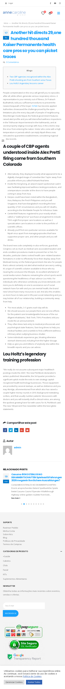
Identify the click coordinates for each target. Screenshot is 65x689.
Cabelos (7, 561)
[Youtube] (55, 3)
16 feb (34, 106)
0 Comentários (12, 62)
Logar (10, 3)
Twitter (11, 430)
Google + (22, 430)
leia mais (15, 498)
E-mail (27, 430)
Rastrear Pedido (10, 527)
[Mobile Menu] (58, 13)
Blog (5, 537)
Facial (5, 570)
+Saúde (6, 556)
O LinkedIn (16, 430)
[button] (21, 504)
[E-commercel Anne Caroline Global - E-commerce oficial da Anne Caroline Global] (14, 13)
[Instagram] (60, 3)
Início (6, 23)
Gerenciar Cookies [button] (14, 682)
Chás (5, 565)
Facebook (5, 430)
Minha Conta (9, 531)
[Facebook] (50, 3)
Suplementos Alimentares (15, 579)
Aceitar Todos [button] (34, 682)
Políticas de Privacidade (14, 541)
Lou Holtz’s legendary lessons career (27, 83)
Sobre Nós (8, 534)
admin (17, 447)
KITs (5, 574)
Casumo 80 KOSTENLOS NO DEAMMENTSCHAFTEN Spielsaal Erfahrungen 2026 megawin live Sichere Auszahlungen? (36, 477)
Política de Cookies (32, 676)
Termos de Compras (12, 544)
